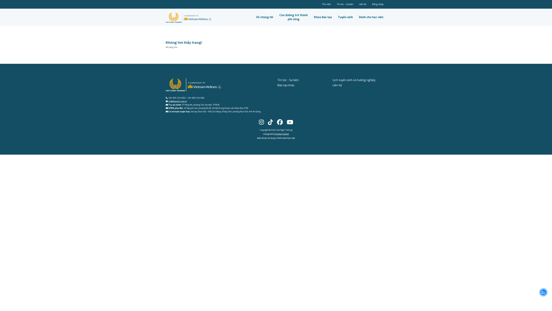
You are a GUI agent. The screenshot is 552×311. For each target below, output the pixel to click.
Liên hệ (362, 4)
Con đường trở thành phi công (293, 17)
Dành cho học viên (371, 17)
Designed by (276, 134)
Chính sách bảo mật (286, 138)
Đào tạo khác (286, 85)
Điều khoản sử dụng (266, 138)
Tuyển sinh (345, 17)
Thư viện (326, 4)
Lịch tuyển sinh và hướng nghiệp (353, 80)
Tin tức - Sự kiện (345, 4)
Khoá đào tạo (323, 17)
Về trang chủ (171, 47)
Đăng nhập (378, 4)
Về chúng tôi (264, 17)
